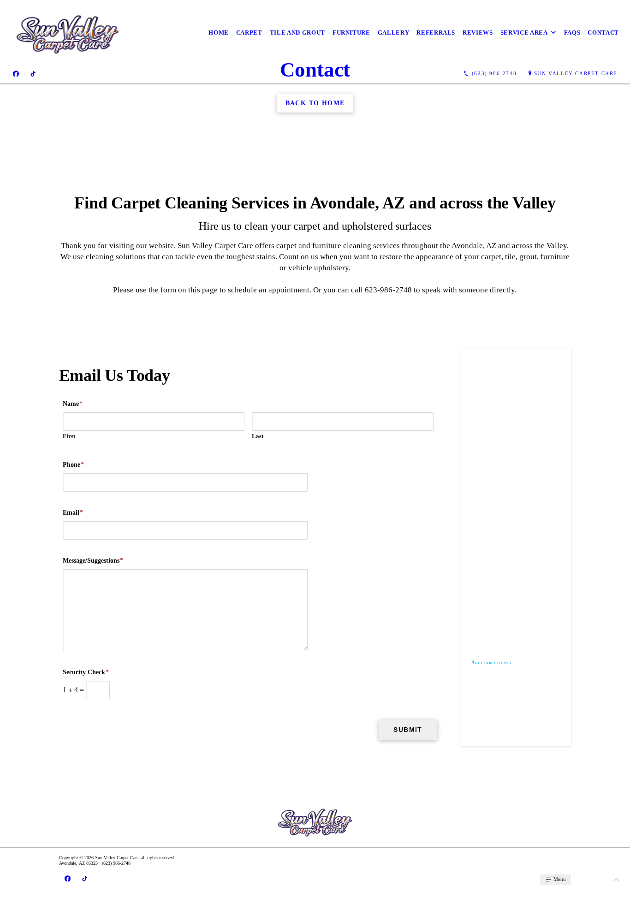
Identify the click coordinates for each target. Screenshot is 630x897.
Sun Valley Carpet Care (576, 73)
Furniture (351, 32)
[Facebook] (15, 74)
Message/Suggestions (93, 560)
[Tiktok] (33, 74)
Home (218, 32)
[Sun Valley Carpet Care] (67, 32)
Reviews (478, 32)
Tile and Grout (297, 32)
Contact (603, 32)
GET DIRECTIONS (491, 663)
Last (257, 436)
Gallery (394, 32)
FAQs (572, 32)
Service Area (524, 32)
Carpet (249, 32)
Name (73, 403)
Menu (559, 879)
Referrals (435, 32)
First (69, 436)
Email (73, 512)
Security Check (86, 672)
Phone (73, 464)
